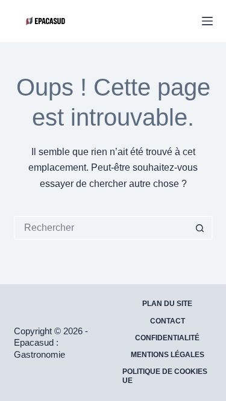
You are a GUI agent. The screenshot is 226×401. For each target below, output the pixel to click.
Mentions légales (167, 354)
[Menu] (207, 21)
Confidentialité (167, 338)
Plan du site (167, 303)
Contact (167, 321)
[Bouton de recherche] (201, 228)
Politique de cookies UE (164, 376)
